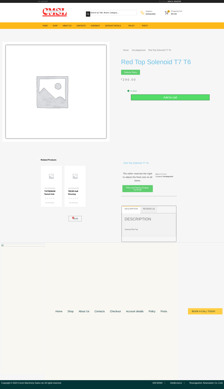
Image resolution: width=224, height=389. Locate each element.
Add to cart (170, 97)
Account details (113, 26)
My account (43, 1)
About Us (67, 26)
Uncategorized (138, 50)
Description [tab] (131, 209)
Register (177, 1)
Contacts (81, 26)
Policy (131, 26)
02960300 (151, 14)
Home (45, 26)
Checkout (95, 26)
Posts (145, 26)
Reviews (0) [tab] (149, 209)
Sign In (170, 1)
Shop (55, 26)
